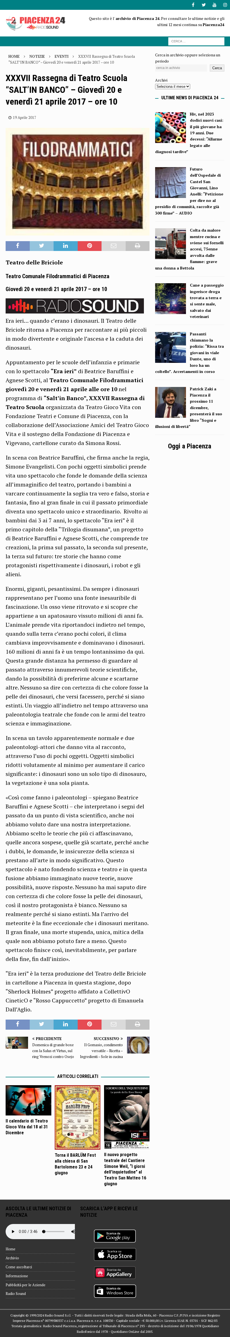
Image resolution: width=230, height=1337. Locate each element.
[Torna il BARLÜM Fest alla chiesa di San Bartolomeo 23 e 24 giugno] (77, 1117)
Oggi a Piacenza (189, 446)
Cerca (217, 68)
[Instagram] (225, 5)
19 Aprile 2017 (24, 117)
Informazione (17, 1275)
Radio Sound (16, 1293)
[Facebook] (193, 5)
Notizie (37, 56)
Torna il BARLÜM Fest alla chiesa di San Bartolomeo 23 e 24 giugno (75, 1163)
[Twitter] (204, 5)
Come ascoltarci (19, 1266)
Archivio (12, 1257)
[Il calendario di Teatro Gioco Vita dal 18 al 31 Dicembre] (28, 1100)
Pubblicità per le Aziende (25, 1284)
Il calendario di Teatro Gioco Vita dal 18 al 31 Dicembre (27, 1126)
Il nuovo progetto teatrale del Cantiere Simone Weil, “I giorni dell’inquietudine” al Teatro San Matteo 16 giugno (125, 1169)
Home (10, 1248)
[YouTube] (214, 5)
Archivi (161, 80)
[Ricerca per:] (196, 40)
